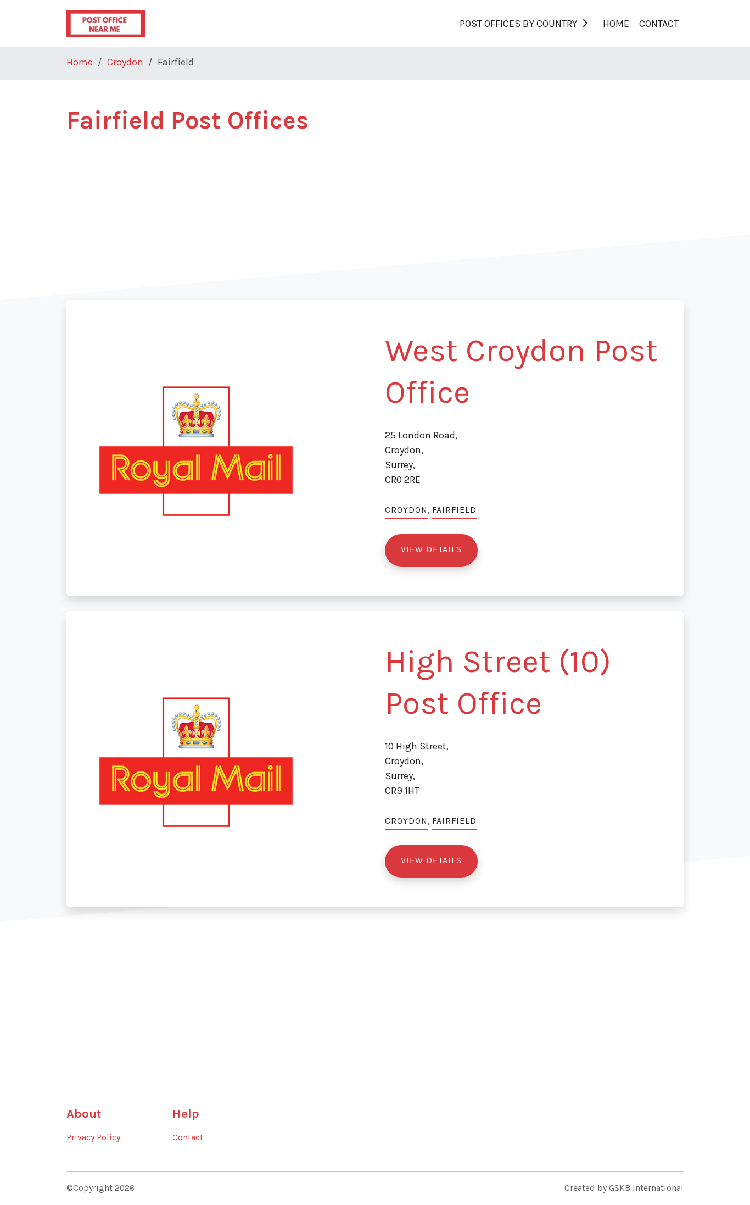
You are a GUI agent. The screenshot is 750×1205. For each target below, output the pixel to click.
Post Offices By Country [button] (518, 24)
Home (616, 24)
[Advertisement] (375, 223)
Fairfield (454, 510)
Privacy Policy (93, 1137)
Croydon (125, 62)
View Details (431, 549)
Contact (659, 24)
